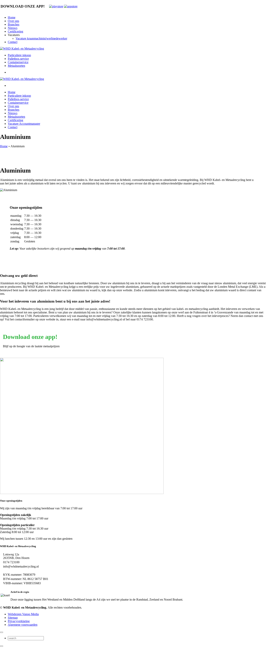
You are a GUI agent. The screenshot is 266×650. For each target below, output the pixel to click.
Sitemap (13, 617)
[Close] (1, 632)
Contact (12, 42)
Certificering (15, 31)
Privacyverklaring (19, 621)
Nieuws (12, 28)
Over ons (13, 21)
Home (11, 17)
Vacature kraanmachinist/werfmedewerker (41, 38)
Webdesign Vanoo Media (23, 614)
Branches (13, 24)
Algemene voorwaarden (22, 624)
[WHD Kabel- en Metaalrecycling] (22, 48)
